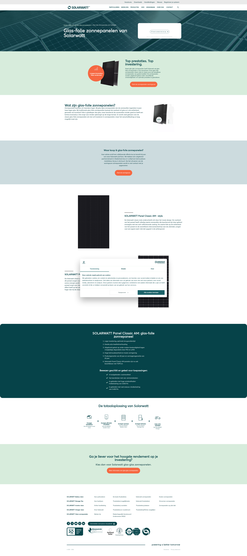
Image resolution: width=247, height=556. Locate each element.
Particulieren (114, 7)
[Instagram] (79, 523)
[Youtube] (76, 523)
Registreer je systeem (171, 2)
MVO (142, 7)
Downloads (138, 2)
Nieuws (159, 2)
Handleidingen (149, 2)
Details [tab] (123, 269)
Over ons (160, 7)
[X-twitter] (72, 523)
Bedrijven (125, 7)
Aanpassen (122, 292)
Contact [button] (169, 7)
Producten (134, 7)
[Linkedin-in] (83, 523)
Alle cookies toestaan (151, 292)
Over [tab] (152, 269)
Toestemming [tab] (94, 269)
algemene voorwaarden (166, 36)
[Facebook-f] (68, 523)
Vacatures (128, 2)
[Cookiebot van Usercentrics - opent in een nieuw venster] (156, 262)
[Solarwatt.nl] (79, 7)
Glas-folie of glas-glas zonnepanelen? (80, 25)
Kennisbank (150, 7)
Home (65, 25)
